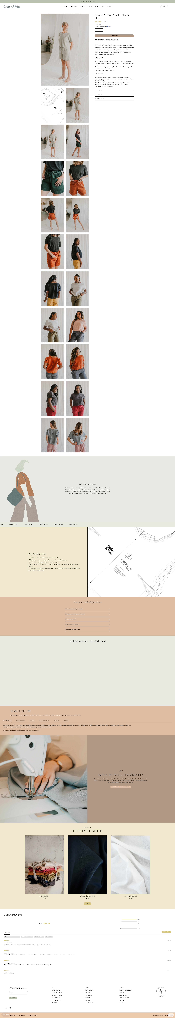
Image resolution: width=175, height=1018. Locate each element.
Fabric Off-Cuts (44, 896)
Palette (109, 6)
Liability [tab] (56, 720)
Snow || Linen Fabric (130, 896)
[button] (114, 26)
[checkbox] (49, 937)
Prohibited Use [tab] (20, 720)
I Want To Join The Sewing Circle (121, 786)
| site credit (21, 1015)
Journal (88, 997)
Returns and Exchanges (125, 990)
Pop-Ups (88, 1000)
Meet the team (90, 990)
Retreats (90, 6)
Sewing (97, 6)
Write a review (166, 931)
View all (87, 903)
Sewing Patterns (57, 995)
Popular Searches (32, 1015)
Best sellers (56, 997)
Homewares (74, 6)
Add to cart (114, 35)
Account (54, 1002)
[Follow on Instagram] (10, 1008)
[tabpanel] (87, 956)
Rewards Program (90, 1002)
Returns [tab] (32, 720)
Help (103, 6)
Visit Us (88, 992)
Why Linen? (89, 995)
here (113, 71)
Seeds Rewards (123, 995)
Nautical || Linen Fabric (87, 896)
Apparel (66, 6)
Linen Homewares (57, 992)
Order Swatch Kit (124, 997)
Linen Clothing (56, 990)
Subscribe (13, 997)
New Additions (56, 1000)
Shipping (121, 992)
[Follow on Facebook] (6, 1008)
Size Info (122, 1000)
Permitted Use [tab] (7, 720)
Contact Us (122, 1002)
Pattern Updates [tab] (44, 720)
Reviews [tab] (7, 932)
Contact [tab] (66, 720)
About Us (82, 6)
